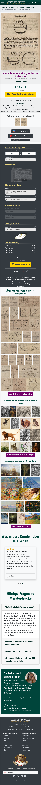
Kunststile (12, 7)
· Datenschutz (6, 743)
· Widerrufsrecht (7, 745)
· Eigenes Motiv (26, 736)
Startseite (4, 7)
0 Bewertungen (24, 140)
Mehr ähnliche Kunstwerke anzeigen (20, 394)
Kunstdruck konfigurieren (22, 94)
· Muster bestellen (27, 750)
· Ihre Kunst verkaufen (28, 738)
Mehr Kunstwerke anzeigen (20, 526)
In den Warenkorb (22, 264)
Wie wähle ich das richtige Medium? (18, 651)
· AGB (4, 740)
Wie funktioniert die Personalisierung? (19, 607)
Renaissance (20, 7)
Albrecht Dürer (30, 7)
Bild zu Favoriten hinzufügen (22, 136)
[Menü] (2, 3)
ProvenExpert (16, 575)
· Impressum (6, 738)
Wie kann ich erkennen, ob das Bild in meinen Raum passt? (19, 643)
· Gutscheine (25, 748)
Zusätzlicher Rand (9, 157)
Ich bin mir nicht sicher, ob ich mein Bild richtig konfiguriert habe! (20, 659)
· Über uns (5, 750)
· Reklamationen (7, 748)
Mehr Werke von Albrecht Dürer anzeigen (20, 455)
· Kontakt (5, 736)
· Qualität (24, 740)
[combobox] (20, 159)
